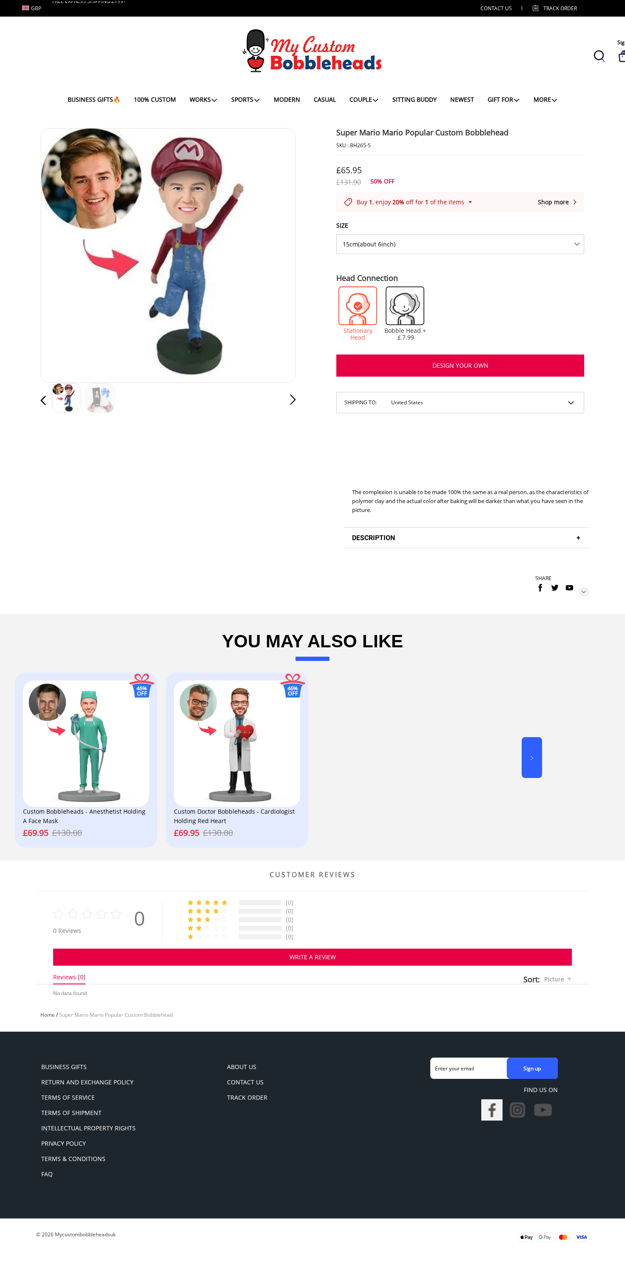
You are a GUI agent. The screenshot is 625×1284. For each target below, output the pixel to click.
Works (200, 99)
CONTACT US (496, 8)
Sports (242, 99)
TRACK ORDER (247, 1097)
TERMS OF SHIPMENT (71, 1113)
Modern (287, 99)
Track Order (560, 8)
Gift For (500, 99)
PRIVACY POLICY (63, 1143)
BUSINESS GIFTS (64, 1067)
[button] (60, 253)
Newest (462, 99)
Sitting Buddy (414, 99)
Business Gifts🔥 (94, 99)
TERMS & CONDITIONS (73, 1159)
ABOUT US (241, 1067)
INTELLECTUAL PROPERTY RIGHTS (88, 1128)
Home (47, 1014)
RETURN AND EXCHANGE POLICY (87, 1082)
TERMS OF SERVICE (68, 1097)
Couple (360, 99)
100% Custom (155, 99)
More (542, 99)
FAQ (47, 1174)
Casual (325, 99)
